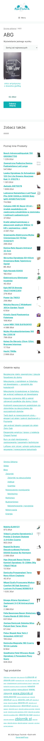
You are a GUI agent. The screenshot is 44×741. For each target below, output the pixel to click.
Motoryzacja (11, 510)
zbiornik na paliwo (34, 712)
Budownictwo (12, 502)
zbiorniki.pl (26, 706)
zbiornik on (36, 715)
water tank (36, 683)
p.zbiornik (29, 677)
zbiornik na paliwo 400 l (11, 715)
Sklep (6, 466)
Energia (9, 514)
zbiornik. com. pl (25, 700)
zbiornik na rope (26, 715)
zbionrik (32, 697)
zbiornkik (31, 723)
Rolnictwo (10, 498)
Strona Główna (10, 462)
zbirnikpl (37, 723)
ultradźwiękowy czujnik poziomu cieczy (19, 683)
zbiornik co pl (33, 703)
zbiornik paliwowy (9, 719)
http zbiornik (21, 677)
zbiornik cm (23, 703)
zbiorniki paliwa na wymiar (26, 709)
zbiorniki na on (13, 709)
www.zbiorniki (10, 697)
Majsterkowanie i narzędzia (20, 506)
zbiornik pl (23, 719)
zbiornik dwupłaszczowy (12, 706)
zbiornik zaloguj (22, 723)
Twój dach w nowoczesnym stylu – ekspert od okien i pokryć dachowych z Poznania (22, 418)
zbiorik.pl (8, 700)
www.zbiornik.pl (23, 693)
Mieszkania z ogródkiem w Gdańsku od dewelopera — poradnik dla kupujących (21, 384)
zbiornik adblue (12, 703)
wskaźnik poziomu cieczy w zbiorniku (15, 686)
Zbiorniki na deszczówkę (19, 478)
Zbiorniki (10, 474)
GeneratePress (22, 737)
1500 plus (7, 677)
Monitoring (12, 494)
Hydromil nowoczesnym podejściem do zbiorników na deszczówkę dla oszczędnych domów (22, 408)
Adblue (11, 482)
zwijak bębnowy (8, 726)
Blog (6, 470)
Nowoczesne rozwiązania (18, 490)
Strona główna (10, 28)
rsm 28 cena (28, 680)
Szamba (11, 486)
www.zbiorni (22, 689)
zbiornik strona (12, 723)
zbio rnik (14, 700)
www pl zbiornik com (23, 697)
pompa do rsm (19, 680)
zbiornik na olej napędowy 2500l (18, 712)
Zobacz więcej (12, 104)
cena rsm (13, 677)
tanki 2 (35, 680)
